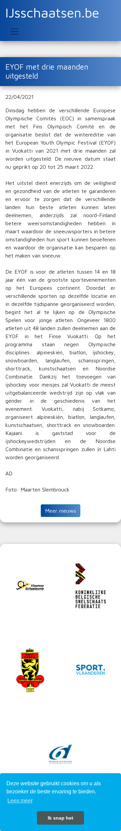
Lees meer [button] (20, 800)
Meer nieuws (60, 511)
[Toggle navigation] (14, 31)
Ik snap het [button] (60, 818)
